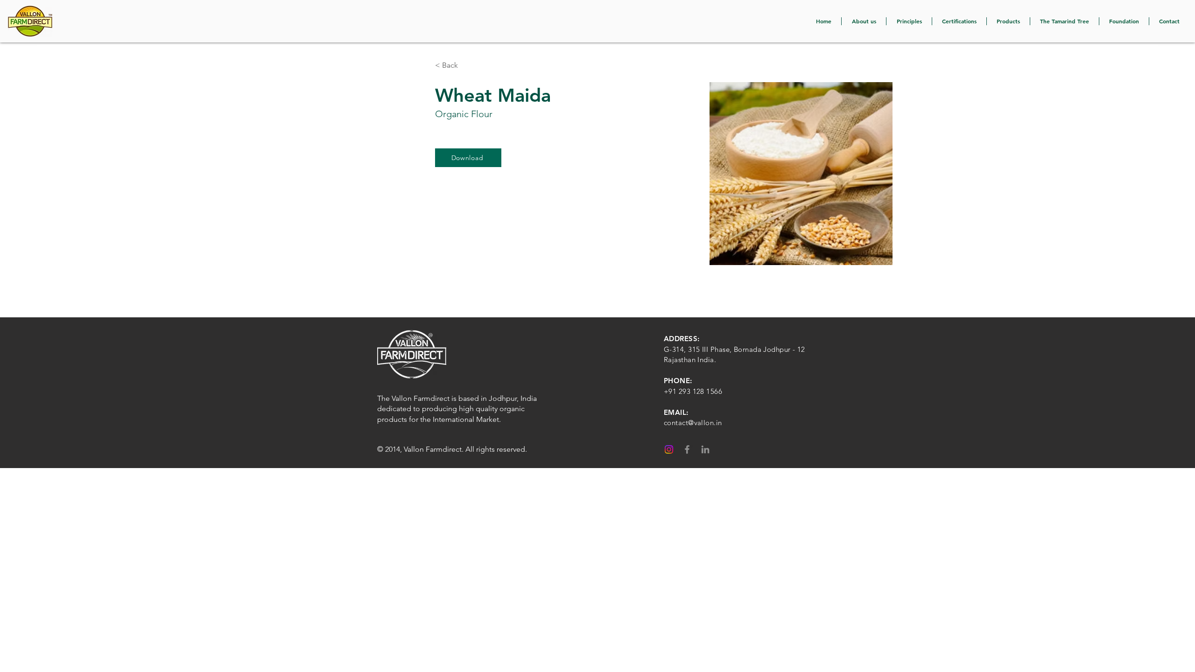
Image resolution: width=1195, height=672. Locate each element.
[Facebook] (687, 449)
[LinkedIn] (705, 449)
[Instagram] (669, 449)
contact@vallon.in (693, 422)
